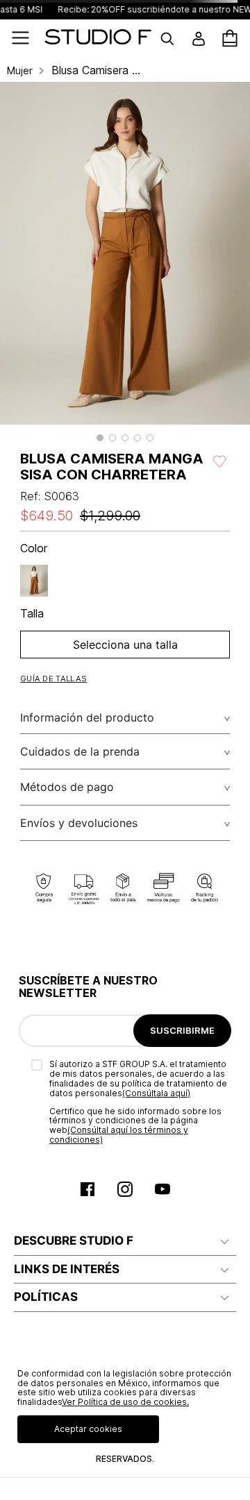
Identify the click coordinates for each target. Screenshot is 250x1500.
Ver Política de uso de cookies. (125, 1402)
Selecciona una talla (125, 644)
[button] (100, 437)
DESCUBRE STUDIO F (73, 1240)
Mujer (20, 70)
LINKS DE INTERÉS (66, 1269)
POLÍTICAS (46, 1297)
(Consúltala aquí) (156, 1093)
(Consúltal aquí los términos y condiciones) (118, 1135)
